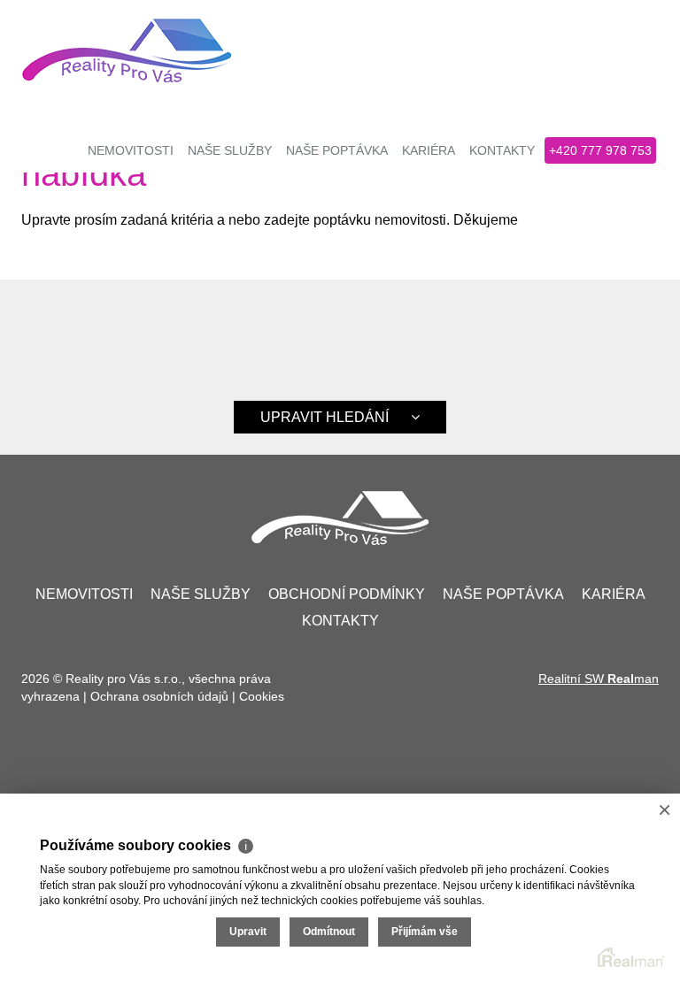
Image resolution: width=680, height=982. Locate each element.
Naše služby (230, 150)
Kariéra (428, 150)
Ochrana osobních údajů (159, 696)
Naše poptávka (337, 150)
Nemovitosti (131, 150)
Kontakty (502, 150)
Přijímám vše (424, 931)
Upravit (248, 931)
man (633, 678)
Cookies (261, 696)
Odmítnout (329, 931)
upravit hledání (324, 417)
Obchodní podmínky (346, 594)
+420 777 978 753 (600, 150)
